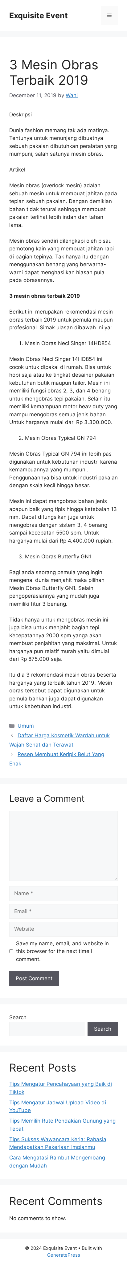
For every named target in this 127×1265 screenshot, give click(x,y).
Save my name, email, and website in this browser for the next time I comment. (62, 951)
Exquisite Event (38, 15)
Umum (26, 726)
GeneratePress (63, 1255)
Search (18, 1017)
